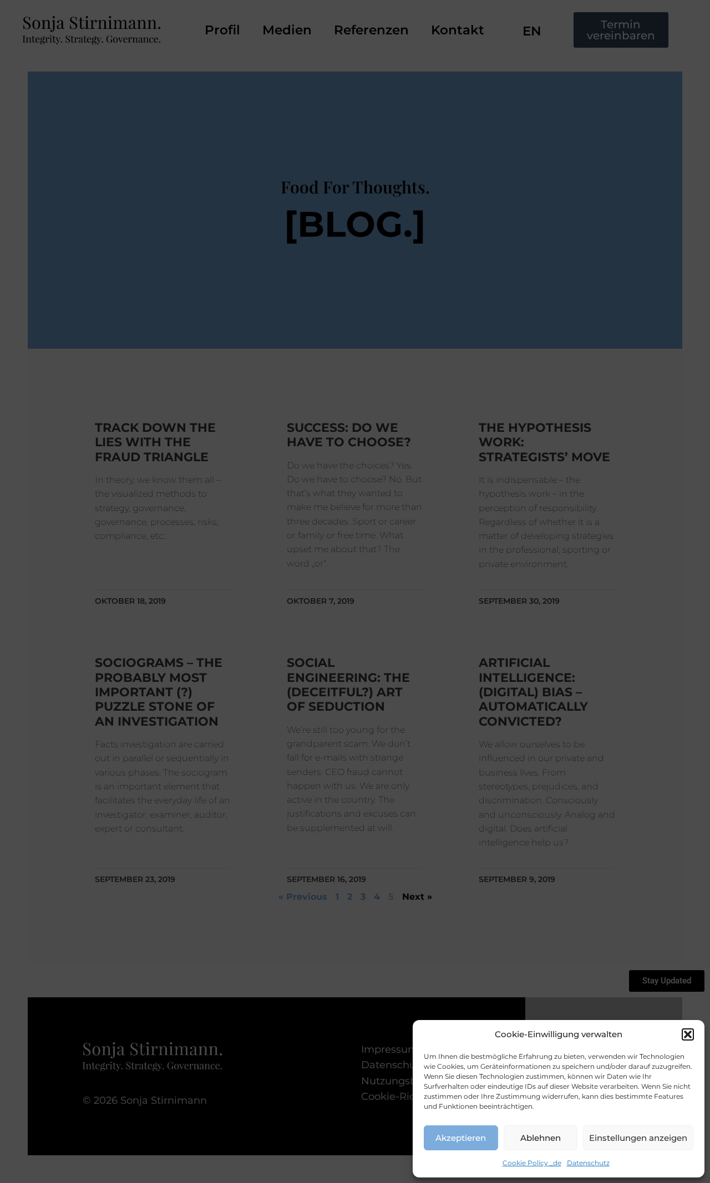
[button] (687, 1034)
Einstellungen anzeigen (638, 1138)
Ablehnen (540, 1138)
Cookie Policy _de (532, 1163)
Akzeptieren (460, 1138)
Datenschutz (588, 1163)
